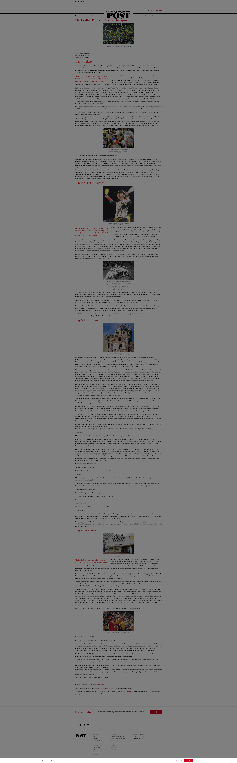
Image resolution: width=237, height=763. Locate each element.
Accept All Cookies (189, 760)
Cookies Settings (179, 760)
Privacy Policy (69, 760)
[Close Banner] (231, 760)
